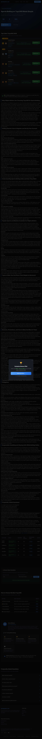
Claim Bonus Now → (21, 373)
